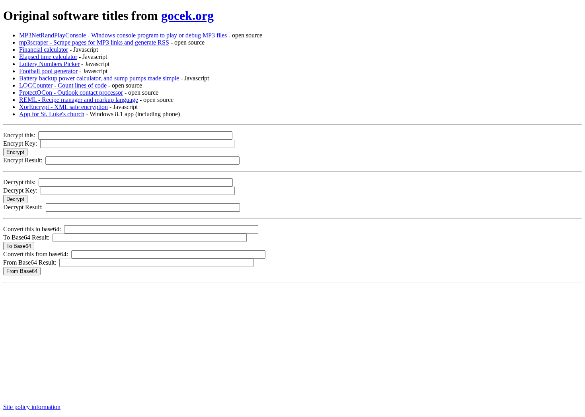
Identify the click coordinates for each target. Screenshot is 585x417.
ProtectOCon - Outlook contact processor (71, 92)
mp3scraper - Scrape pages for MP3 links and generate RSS (94, 42)
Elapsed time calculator (48, 56)
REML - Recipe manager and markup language (78, 99)
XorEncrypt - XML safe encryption (63, 106)
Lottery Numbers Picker (49, 63)
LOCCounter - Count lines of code (63, 85)
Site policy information (31, 406)
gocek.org (187, 15)
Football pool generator (48, 71)
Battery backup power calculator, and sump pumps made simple (99, 78)
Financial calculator (43, 49)
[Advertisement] (242, 341)
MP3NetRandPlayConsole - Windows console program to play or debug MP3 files (123, 35)
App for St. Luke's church (51, 114)
